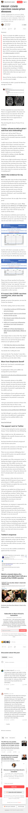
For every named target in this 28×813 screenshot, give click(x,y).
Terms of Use (21, 633)
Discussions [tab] (12, 737)
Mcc (5, 693)
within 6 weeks (23, 51)
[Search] (25, 737)
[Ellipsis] (26, 670)
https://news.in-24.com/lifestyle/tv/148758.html (13, 410)
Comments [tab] (4, 657)
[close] (24, 764)
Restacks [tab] (11, 657)
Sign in (25, 2)
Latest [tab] (6, 737)
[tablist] (7, 657)
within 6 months (9, 53)
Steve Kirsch (7, 24)
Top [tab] (3, 737)
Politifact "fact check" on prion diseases (14, 347)
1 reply (7, 688)
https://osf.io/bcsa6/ (6, 422)
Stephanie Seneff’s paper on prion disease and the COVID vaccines (15, 314)
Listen (24, 24)
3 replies (8, 724)
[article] (14, 747)
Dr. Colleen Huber (8, 670)
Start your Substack (10, 806)
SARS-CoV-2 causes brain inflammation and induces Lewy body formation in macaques (14, 324)
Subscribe (19, 2)
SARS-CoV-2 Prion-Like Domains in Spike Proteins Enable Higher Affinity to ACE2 (15, 331)
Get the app (21, 806)
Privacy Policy (16, 798)
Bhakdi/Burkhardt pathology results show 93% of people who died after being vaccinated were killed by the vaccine (10, 757)
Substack (7, 810)
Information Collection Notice (15, 635)
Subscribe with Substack (15, 792)
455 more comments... (6, 730)
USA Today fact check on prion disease (14, 345)
